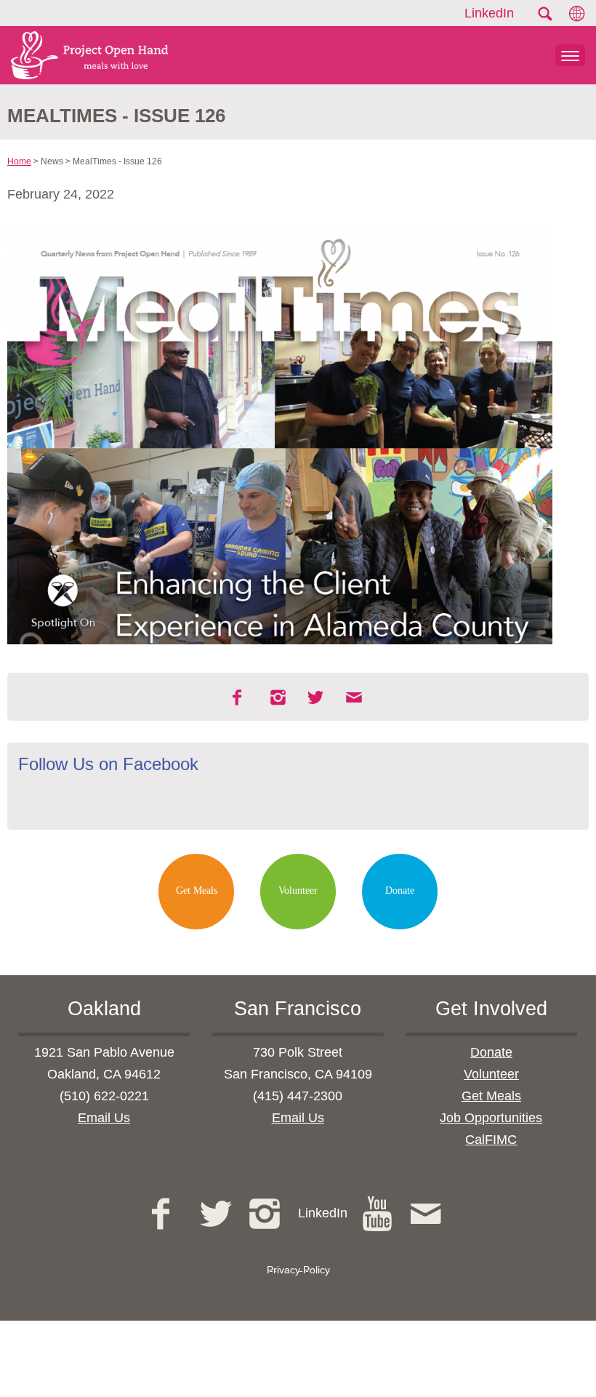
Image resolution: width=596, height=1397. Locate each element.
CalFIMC (491, 1139)
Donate (399, 890)
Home (19, 161)
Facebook (241, 697)
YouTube (379, 1213)
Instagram (279, 697)
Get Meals (196, 890)
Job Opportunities (491, 1117)
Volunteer (298, 890)
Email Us (104, 1117)
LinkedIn (489, 13)
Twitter (218, 1213)
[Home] (84, 55)
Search (544, 14)
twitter (317, 697)
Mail (354, 697)
